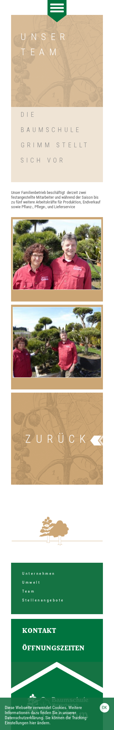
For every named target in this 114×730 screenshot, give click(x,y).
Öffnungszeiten (53, 648)
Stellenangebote (43, 600)
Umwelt (31, 582)
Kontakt (39, 631)
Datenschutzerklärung (24, 717)
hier (32, 722)
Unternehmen (38, 573)
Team (28, 591)
